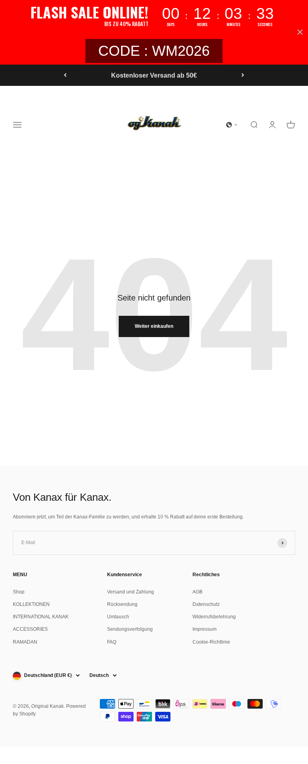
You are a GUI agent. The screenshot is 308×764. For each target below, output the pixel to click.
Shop (18, 592)
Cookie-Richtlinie (211, 642)
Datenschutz (206, 604)
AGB (197, 592)
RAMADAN (25, 642)
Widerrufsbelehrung (214, 617)
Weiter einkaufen (154, 326)
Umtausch (118, 617)
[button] (232, 124)
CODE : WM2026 (154, 51)
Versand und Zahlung (130, 592)
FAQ (111, 642)
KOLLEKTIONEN (31, 604)
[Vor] (242, 75)
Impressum (204, 629)
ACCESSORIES (30, 629)
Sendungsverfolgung (130, 629)
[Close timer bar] (300, 32)
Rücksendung (122, 604)
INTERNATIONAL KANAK (41, 617)
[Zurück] (65, 75)
